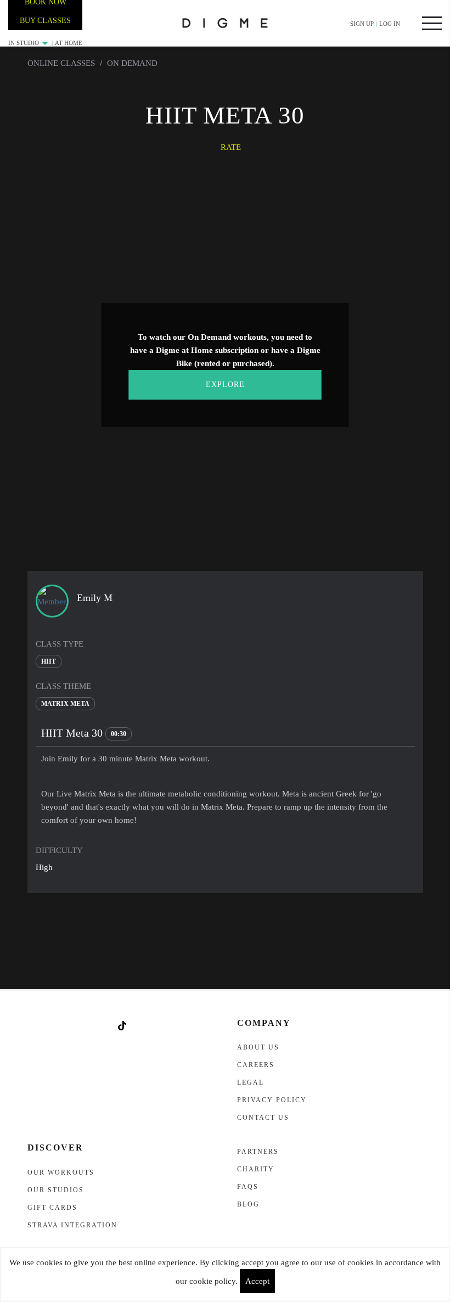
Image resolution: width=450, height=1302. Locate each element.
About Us (258, 1047)
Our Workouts (60, 1172)
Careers (255, 1065)
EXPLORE (225, 384)
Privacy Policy (272, 1100)
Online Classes (61, 63)
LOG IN (389, 23)
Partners (258, 1151)
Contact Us (263, 1117)
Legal (250, 1082)
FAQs (247, 1187)
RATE (231, 147)
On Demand (132, 63)
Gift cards (52, 1207)
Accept (257, 1281)
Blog (248, 1204)
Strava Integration (72, 1225)
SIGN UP (362, 23)
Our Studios (55, 1190)
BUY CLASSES (45, 20)
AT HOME (68, 43)
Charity (255, 1169)
